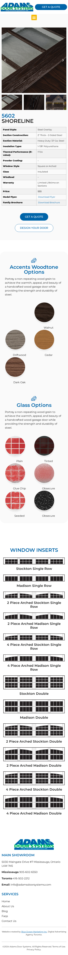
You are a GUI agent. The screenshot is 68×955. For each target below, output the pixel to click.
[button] (34, 17)
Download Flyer (46, 197)
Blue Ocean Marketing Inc (34, 931)
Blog (5, 911)
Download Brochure (49, 202)
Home (6, 901)
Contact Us (9, 921)
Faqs (5, 916)
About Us (8, 906)
